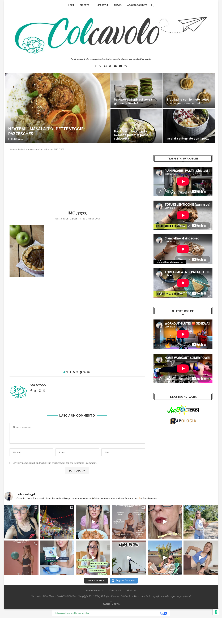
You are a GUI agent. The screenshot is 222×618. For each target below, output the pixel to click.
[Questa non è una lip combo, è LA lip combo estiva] (165, 522)
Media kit (132, 590)
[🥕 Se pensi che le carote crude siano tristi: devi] (93, 522)
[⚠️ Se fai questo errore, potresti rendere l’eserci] (200, 558)
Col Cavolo (17, 139)
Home (71, 5)
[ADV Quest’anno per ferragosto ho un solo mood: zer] (93, 558)
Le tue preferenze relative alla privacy (126, 613)
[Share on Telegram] (81, 372)
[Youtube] (115, 66)
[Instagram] (105, 66)
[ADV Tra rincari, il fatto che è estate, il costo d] (165, 558)
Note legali (115, 590)
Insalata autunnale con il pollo (188, 138)
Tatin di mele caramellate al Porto (35, 149)
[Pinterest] (110, 66)
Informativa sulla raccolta (72, 613)
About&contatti (137, 5)
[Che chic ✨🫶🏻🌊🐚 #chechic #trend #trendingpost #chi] (21, 522)
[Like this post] (67, 372)
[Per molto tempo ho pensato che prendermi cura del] (200, 522)
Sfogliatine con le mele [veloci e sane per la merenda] (188, 101)
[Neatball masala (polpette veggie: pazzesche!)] (57, 108)
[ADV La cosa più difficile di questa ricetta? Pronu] (57, 558)
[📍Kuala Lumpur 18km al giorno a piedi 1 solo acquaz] (57, 522)
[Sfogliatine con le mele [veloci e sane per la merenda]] (189, 90)
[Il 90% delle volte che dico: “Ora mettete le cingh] (129, 558)
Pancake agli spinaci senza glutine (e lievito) (133, 101)
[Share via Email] (88, 372)
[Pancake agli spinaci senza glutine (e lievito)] (136, 90)
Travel (118, 5)
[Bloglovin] (126, 66)
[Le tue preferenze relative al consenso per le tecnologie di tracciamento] (216, 612)
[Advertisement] (77, 180)
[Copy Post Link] (84, 372)
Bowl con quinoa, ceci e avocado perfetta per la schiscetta (131, 135)
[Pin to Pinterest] (74, 372)
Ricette (84, 5)
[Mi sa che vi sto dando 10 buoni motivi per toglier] (129, 522)
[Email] (120, 66)
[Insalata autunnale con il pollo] (189, 126)
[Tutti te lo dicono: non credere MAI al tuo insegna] (21, 558)
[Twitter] (100, 66)
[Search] (152, 5)
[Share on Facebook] (70, 372)
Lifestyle (103, 5)
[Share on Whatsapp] (77, 372)
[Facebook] (95, 66)
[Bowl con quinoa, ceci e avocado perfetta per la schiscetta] (136, 126)
